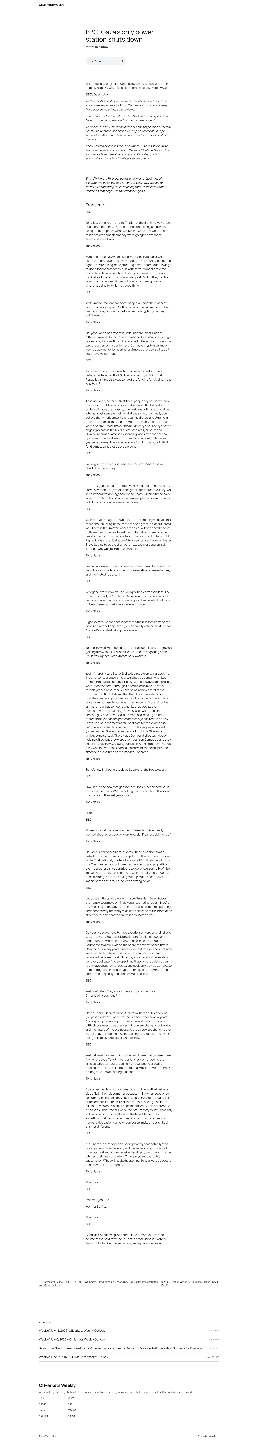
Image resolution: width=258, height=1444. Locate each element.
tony (96, 46)
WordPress (214, 1436)
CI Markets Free (103, 178)
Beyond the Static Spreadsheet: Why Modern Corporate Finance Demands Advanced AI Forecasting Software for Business (121, 1348)
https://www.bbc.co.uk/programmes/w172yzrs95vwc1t (133, 88)
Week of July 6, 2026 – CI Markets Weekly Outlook (72, 1339)
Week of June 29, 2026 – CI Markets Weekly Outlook (73, 1357)
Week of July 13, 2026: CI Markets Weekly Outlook (72, 1330)
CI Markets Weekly (51, 5)
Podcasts (104, 46)
